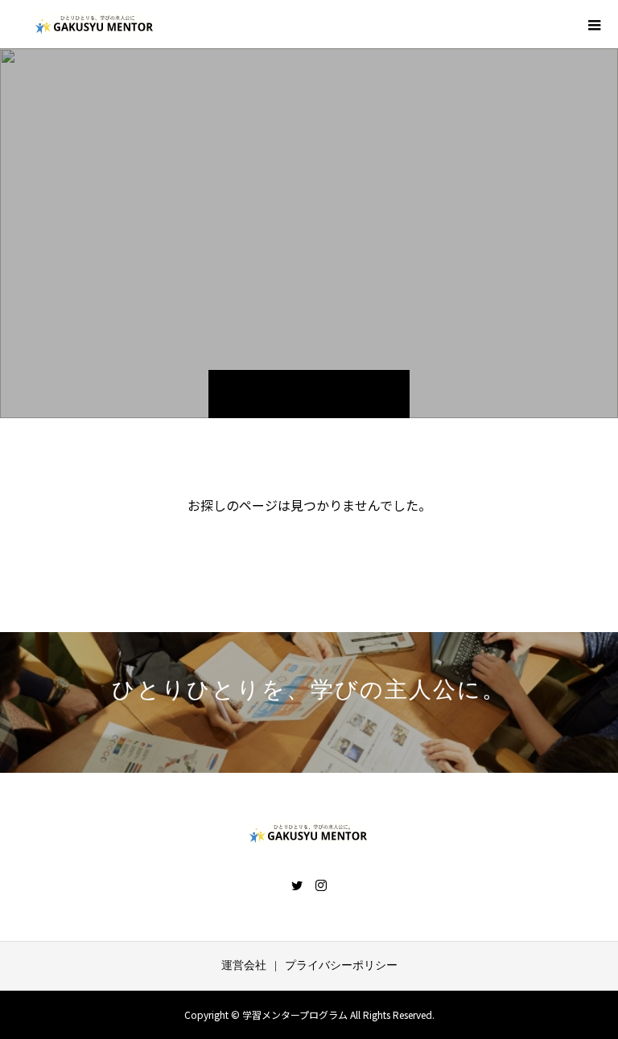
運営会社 (243, 965)
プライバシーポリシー (341, 965)
